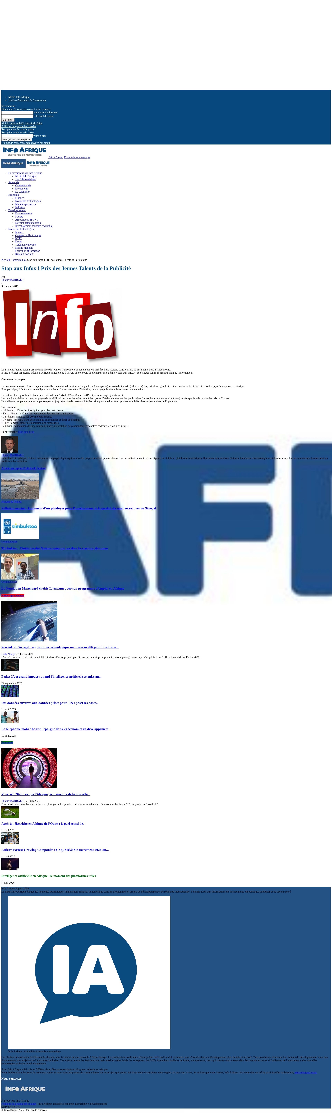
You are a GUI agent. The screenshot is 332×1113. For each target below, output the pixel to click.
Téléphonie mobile (25, 244)
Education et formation (27, 250)
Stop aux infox (26, 431)
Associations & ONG (27, 219)
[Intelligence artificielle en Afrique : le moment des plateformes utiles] (10, 869)
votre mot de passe (43, 116)
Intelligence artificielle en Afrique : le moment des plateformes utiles (48, 876)
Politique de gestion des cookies (18, 126)
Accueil (5, 259)
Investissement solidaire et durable (33, 225)
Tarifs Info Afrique (25, 179)
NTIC (18, 238)
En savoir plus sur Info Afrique (25, 172)
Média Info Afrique (18, 97)
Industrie (20, 207)
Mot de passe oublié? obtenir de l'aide (21, 123)
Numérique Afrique (12, 595)
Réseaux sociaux (24, 253)
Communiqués (23, 185)
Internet (19, 232)
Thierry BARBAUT (12, 279)
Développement (17, 210)
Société (19, 216)
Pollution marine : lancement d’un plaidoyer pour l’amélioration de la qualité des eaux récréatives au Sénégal (78, 508)
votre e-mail (39, 135)
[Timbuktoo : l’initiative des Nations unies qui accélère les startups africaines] (20, 538)
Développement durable (28, 222)
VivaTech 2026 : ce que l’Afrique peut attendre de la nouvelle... (45, 794)
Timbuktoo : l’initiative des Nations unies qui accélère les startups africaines (54, 548)
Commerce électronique (28, 235)
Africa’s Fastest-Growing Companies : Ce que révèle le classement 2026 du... (55, 850)
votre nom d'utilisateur (45, 112)
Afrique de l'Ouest (11, 501)
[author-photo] (9, 451)
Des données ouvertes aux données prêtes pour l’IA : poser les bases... (50, 703)
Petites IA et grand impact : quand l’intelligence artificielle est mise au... (51, 676)
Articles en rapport (12, 468)
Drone (18, 241)
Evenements (22, 188)
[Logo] (13, 167)
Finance (19, 197)
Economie (13, 194)
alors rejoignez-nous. (305, 1072)
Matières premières (25, 204)
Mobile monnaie (24, 247)
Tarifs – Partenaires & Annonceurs (27, 100)
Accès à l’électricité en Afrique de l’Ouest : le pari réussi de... (43, 823)
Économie (7, 742)
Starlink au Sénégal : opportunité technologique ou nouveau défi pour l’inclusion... (60, 647)
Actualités (13, 182)
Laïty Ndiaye (8, 654)
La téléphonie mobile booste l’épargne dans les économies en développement (54, 729)
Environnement (23, 213)
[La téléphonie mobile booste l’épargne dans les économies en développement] (10, 722)
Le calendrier (22, 191)
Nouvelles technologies (28, 201)
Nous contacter (11, 1078)
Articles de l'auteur (35, 468)
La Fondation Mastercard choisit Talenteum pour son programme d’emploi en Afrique (62, 588)
